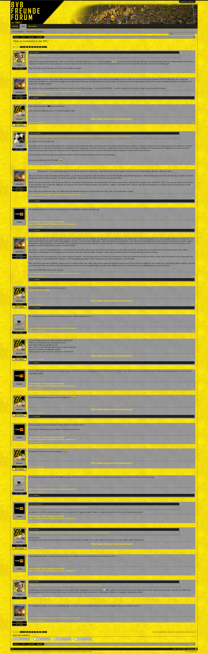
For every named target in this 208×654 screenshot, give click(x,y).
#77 (193, 547)
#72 (193, 413)
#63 (193, 122)
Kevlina (19, 65)
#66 (193, 227)
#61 (193, 71)
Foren (23, 26)
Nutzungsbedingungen (191, 651)
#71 (193, 388)
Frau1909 (19, 146)
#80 (193, 620)
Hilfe (179, 649)
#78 (193, 573)
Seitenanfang (190, 649)
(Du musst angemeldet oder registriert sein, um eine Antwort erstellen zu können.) (174, 632)
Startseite (15, 26)
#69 (193, 331)
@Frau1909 (33, 171)
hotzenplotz (19, 92)
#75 (193, 492)
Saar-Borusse (19, 329)
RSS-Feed (196, 649)
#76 (193, 521)
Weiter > (44, 47)
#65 (193, 197)
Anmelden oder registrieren (187, 1)
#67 (193, 276)
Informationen (32, 26)
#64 (193, 163)
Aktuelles (28, 44)
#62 (193, 94)
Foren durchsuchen (18, 31)
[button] (21, 639)
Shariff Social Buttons (49, 651)
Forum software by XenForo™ (26, 651)
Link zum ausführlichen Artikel (39, 290)
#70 (193, 359)
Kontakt (175, 649)
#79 (193, 595)
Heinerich (44, 44)
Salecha (31, 362)
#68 (193, 304)
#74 (193, 466)
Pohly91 (19, 222)
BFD (12, 649)
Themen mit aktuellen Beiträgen (35, 31)
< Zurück (22, 47)
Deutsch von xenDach (67, 651)
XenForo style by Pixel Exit (85, 651)
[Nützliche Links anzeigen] (194, 37)
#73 (193, 442)
